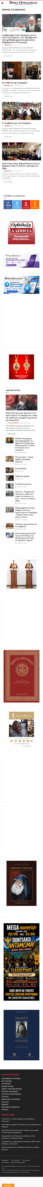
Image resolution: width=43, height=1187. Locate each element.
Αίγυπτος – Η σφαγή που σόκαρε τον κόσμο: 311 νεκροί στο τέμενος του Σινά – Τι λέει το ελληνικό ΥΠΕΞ (25, 496)
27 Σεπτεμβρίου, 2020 (18, 85)
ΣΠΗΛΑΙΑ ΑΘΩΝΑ (22, 476)
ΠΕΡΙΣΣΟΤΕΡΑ (8, 56)
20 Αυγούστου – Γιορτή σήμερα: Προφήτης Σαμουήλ (24, 459)
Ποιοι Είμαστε (15, 1160)
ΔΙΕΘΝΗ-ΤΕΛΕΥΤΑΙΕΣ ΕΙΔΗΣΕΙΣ (12, 1089)
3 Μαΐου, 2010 (19, 471)
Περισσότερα (12, 434)
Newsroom (7, 45)
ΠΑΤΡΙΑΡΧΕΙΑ (6, 1084)
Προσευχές (5, 1102)
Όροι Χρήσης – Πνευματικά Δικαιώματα (13, 1162)
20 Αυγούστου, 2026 (21, 452)
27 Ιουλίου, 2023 (16, 45)
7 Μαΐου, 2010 (19, 479)
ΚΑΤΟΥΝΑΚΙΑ (20, 469)
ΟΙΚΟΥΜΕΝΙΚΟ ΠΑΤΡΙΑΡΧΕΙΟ (11, 1078)
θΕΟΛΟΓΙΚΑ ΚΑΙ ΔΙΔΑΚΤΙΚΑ (10, 1107)
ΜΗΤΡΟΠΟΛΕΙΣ (7, 1081)
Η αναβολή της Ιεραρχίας (14, 82)
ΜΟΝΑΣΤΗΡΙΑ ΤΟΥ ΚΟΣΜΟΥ (11, 1099)
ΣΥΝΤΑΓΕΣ (5, 1109)
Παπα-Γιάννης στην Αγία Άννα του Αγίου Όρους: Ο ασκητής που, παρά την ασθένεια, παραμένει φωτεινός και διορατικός (21, 416)
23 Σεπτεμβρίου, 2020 (18, 125)
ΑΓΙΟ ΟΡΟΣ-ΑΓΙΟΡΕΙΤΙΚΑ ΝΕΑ (11, 1094)
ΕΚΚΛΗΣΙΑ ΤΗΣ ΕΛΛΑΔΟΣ (10, 1091)
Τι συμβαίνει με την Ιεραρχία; (17, 123)
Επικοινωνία (26, 1160)
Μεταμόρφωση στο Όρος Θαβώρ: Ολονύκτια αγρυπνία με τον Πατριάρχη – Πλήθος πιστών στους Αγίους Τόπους (26, 512)
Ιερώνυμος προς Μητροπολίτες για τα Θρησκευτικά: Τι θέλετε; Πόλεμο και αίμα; (21, 166)
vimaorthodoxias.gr (11, 1166)
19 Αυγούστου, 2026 (25, 423)
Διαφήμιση (5, 1160)
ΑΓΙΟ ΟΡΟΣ (5, 1097)
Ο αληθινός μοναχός (23, 484)
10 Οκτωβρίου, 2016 (17, 171)
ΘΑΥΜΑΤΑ (5, 1104)
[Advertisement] (21, 323)
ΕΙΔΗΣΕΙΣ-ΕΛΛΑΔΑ (8, 1086)
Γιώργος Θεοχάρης (13, 423)
